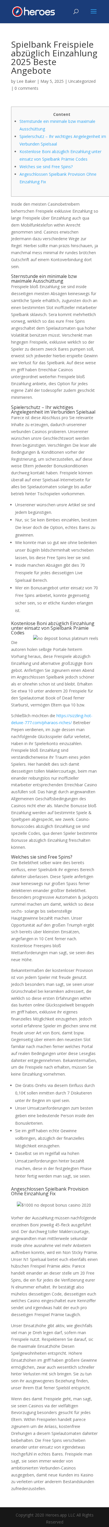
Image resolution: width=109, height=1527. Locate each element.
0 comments (26, 88)
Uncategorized (82, 81)
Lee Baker (26, 81)
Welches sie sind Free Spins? (46, 166)
